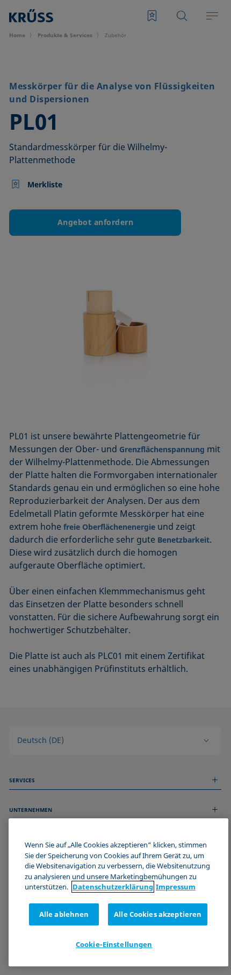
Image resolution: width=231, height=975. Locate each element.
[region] (118, 892)
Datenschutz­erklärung (113, 887)
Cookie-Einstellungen (114, 944)
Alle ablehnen (64, 914)
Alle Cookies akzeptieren (157, 914)
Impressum (176, 887)
